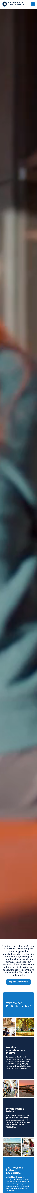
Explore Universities (18, 982)
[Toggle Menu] (33, 4)
